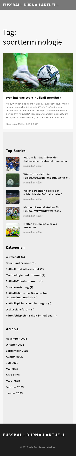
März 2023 (13, 381)
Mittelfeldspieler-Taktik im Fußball (31, 315)
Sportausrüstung (19, 287)
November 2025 (16, 338)
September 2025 (17, 350)
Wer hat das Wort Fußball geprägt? (33, 97)
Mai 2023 (12, 368)
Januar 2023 (14, 393)
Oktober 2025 (15, 344)
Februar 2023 (15, 387)
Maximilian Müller (15, 124)
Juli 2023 (12, 362)
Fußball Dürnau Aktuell (31, 5)
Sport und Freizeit (20, 263)
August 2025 (14, 356)
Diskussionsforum (20, 309)
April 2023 (13, 374)
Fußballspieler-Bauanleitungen (28, 303)
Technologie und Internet (25, 275)
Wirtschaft (15, 256)
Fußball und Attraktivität (25, 269)
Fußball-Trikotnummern (24, 281)
